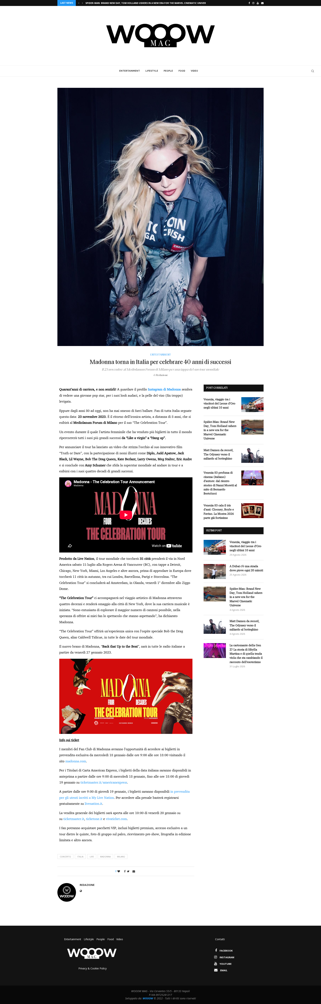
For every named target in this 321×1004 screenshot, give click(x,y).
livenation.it (93, 803)
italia (80, 856)
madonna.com (75, 761)
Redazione (162, 375)
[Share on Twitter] (128, 871)
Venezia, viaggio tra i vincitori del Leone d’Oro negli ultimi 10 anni (219, 403)
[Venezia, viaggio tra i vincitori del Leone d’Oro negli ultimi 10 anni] (252, 404)
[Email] (262, 3)
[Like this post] (118, 871)
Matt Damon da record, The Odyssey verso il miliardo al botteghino (218, 454)
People (168, 71)
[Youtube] (258, 3)
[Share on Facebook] (124, 871)
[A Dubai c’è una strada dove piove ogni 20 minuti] (215, 571)
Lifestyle (151, 71)
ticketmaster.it (73, 819)
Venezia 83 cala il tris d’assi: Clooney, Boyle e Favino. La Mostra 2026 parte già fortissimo (219, 511)
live (92, 856)
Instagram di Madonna (164, 389)
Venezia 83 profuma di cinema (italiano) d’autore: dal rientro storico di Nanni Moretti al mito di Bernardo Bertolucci (220, 483)
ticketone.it (94, 819)
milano (121, 856)
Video (194, 71)
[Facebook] (248, 3)
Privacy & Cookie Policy (92, 968)
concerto (65, 856)
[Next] (82, 3)
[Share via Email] (133, 871)
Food (182, 71)
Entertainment (129, 71)
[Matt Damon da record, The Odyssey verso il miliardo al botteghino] (252, 455)
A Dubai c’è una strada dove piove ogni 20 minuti (246, 568)
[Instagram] (253, 3)
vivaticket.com (116, 819)
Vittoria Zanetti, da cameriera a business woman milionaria (123, 3)
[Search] (312, 71)
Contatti (220, 939)
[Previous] (78, 3)
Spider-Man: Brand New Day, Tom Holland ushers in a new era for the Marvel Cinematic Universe (220, 430)
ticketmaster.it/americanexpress (103, 782)
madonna (105, 856)
